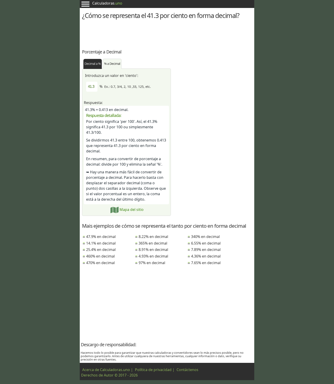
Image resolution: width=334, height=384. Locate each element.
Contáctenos (187, 369)
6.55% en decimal (206, 243)
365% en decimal (153, 243)
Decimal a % (93, 63)
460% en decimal (100, 256)
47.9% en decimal (101, 236)
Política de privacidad (153, 369)
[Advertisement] (167, 33)
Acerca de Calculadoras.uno (106, 369)
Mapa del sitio (131, 209)
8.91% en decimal (153, 249)
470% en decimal (100, 262)
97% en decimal (152, 262)
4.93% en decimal (153, 256)
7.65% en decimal (206, 262)
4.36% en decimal (206, 256)
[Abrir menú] (85, 4)
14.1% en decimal (101, 243)
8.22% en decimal (153, 236)
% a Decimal (112, 63)
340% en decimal (205, 236)
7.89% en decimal (206, 249)
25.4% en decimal (101, 249)
